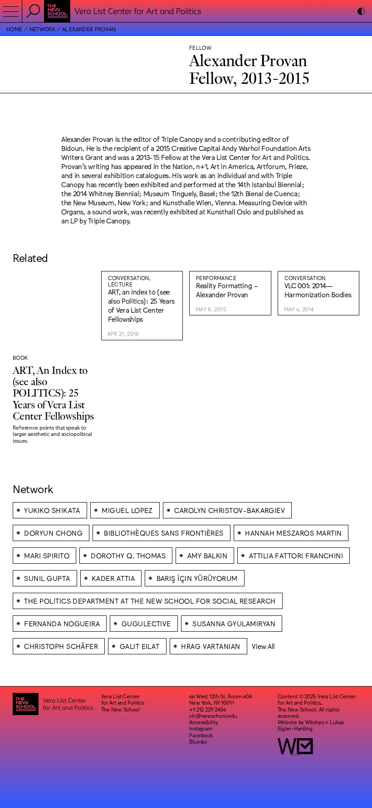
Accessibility (203, 722)
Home (14, 29)
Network (42, 29)
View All (263, 646)
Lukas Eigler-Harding (311, 725)
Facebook (201, 735)
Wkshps (314, 722)
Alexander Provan (89, 29)
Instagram (201, 728)
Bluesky (198, 741)
